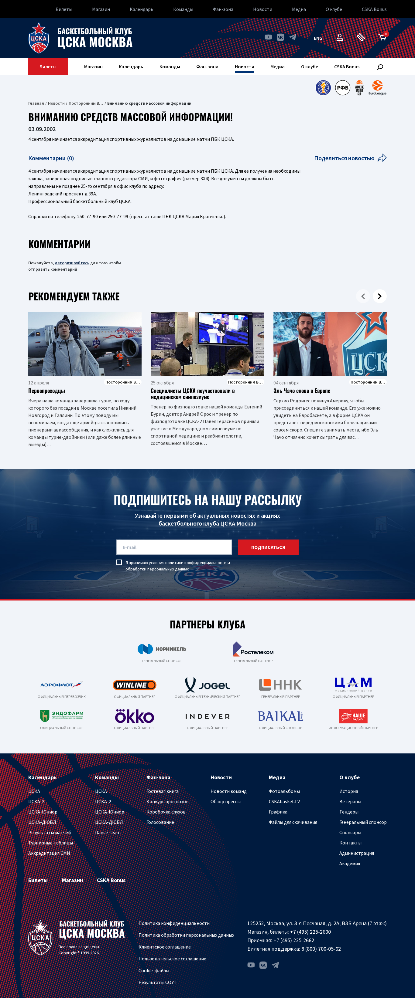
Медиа (299, 9)
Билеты (64, 9)
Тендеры (348, 812)
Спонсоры (350, 832)
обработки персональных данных (157, 569)
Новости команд (229, 791)
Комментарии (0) (51, 158)
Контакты (350, 843)
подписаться (268, 547)
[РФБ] (343, 88)
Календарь (141, 9)
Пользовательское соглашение (172, 959)
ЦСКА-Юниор (42, 812)
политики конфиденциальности (196, 562)
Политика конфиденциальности (174, 923)
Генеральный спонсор (363, 822)
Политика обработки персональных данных (186, 935)
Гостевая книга (162, 791)
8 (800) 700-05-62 (321, 948)
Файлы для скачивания (293, 822)
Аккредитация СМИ (49, 853)
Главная (36, 103)
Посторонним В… (86, 103)
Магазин (101, 9)
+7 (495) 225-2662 (293, 940)
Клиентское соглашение (165, 947)
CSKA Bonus (374, 9)
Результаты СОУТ (158, 982)
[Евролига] (377, 88)
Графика (278, 812)
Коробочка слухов (166, 812)
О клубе (334, 9)
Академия (349, 863)
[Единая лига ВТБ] (323, 88)
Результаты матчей (49, 832)
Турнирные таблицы (50, 843)
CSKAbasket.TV (284, 801)
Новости (262, 9)
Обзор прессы (226, 801)
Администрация (356, 853)
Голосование (160, 822)
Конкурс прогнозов (167, 801)
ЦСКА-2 (36, 801)
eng (318, 38)
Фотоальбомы (284, 791)
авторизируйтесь (72, 263)
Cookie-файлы (154, 970)
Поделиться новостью (344, 158)
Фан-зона (223, 9)
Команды (183, 9)
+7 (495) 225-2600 (310, 931)
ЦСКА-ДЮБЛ (42, 822)
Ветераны (350, 801)
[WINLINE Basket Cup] (359, 88)
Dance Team (108, 832)
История (348, 791)
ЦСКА (34, 791)
